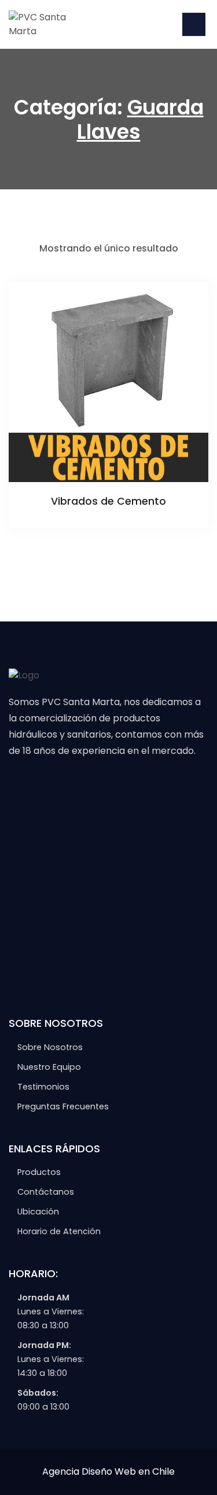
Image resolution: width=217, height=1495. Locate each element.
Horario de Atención (59, 1231)
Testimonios (43, 1086)
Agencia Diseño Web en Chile (108, 1471)
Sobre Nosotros (50, 1047)
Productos (39, 1172)
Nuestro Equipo (49, 1067)
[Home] (52, 23)
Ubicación (38, 1211)
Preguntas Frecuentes (63, 1106)
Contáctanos (45, 1192)
